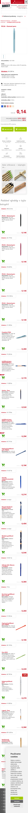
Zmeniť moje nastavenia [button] (16, 805)
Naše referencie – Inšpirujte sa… (13, 166)
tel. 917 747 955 (22, 8)
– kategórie (13, 16)
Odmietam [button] (17, 801)
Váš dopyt (5, 791)
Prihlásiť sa (20, 2)
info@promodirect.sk (22, 7)
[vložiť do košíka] (3, 232)
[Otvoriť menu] (26, 2)
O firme (5, 800)
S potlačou (21, 129)
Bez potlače (8, 129)
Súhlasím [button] (16, 798)
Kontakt (5, 809)
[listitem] (2, 106)
